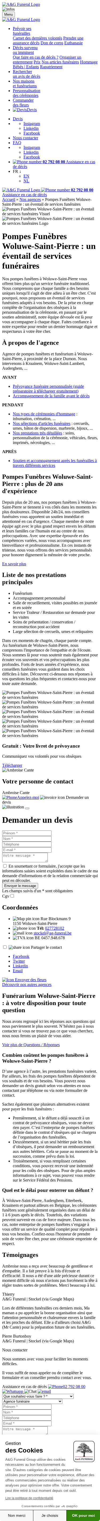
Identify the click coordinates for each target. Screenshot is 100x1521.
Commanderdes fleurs (23, 102)
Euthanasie (73, 43)
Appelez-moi (28, 797)
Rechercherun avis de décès (26, 74)
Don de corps (52, 43)
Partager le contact (46, 947)
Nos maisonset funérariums (25, 83)
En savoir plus (14, 564)
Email (18, 970)
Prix (37, 62)
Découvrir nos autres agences (26, 984)
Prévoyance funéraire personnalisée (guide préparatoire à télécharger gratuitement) (48, 388)
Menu (8, 14)
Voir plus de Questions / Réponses (31, 1044)
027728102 (54, 928)
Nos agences (30, 199)
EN (26, 176)
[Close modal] (27, 808)
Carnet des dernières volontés (37, 38)
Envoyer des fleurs (30, 979)
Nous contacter (25, 138)
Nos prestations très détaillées (37, 433)
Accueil (8, 199)
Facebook (31, 133)
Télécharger (12, 765)
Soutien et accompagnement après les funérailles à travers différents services (55, 463)
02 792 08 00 (74, 1386)
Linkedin (31, 128)
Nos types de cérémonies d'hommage (44, 414)
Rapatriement (51, 66)
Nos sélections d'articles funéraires (41, 423)
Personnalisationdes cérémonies (26, 93)
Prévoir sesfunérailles (22, 31)
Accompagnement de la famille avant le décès (51, 396)
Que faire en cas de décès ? (35, 57)
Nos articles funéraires (60, 62)
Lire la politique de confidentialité (29, 1498)
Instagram (31, 123)
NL (26, 181)
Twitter (19, 961)
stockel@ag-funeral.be (52, 933)
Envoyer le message (20, 886)
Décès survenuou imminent (25, 50)
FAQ (17, 142)
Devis (32, 109)
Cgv (5, 896)
